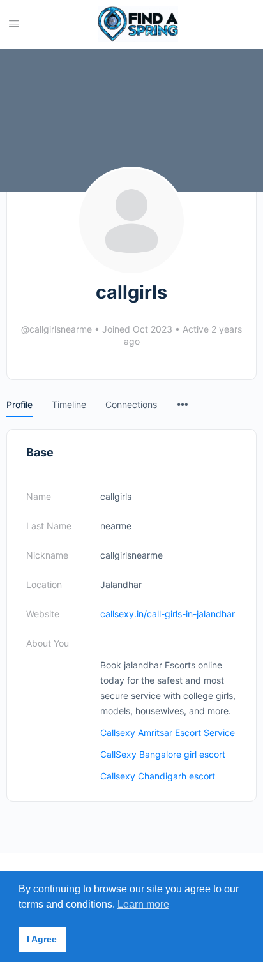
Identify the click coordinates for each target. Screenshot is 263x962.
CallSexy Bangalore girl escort (162, 754)
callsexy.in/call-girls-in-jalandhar (167, 613)
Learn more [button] (143, 904)
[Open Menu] (14, 23)
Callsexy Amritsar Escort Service (167, 732)
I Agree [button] (42, 939)
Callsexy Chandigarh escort (157, 775)
